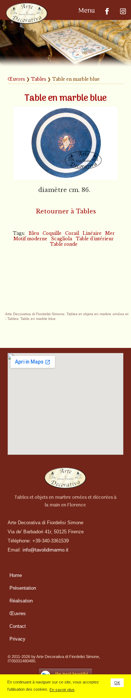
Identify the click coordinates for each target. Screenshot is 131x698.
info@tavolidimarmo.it (45, 550)
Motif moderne (30, 238)
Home (15, 575)
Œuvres (16, 79)
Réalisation (21, 600)
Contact (17, 626)
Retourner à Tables (66, 211)
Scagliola (61, 238)
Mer (110, 233)
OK (117, 683)
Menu (87, 11)
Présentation (22, 588)
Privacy (17, 639)
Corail (72, 233)
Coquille (52, 233)
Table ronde (64, 244)
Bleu (34, 233)
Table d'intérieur (95, 238)
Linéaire (92, 233)
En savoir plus (62, 689)
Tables (38, 79)
